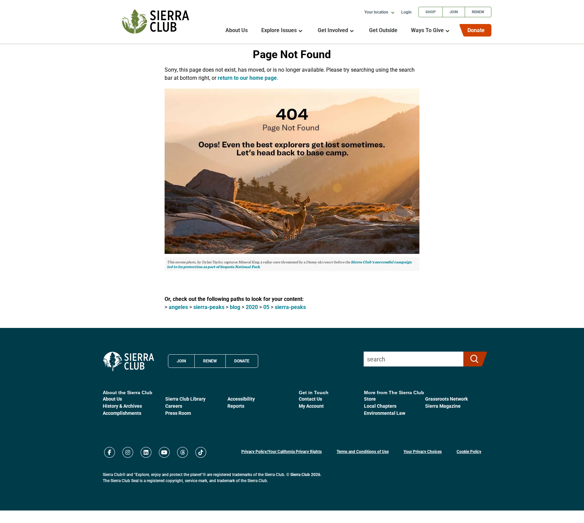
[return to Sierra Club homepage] (128, 361)
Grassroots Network (446, 399)
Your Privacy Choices (423, 451)
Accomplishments (122, 413)
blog (235, 306)
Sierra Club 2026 (305, 474)
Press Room (178, 413)
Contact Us (310, 399)
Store (370, 399)
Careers (173, 406)
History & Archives (122, 406)
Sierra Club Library (185, 399)
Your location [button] (376, 12)
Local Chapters (380, 406)
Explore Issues (279, 30)
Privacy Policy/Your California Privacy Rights (281, 451)
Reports (235, 406)
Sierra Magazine (443, 406)
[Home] (156, 21)
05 (266, 306)
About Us (236, 30)
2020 (252, 306)
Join (453, 11)
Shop (430, 11)
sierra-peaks (208, 306)
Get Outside (383, 30)
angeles (178, 306)
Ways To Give (427, 30)
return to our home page (247, 77)
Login (406, 12)
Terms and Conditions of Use (363, 451)
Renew (478, 11)
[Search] (472, 359)
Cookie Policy (469, 451)
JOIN (181, 360)
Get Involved (333, 30)
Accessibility (241, 399)
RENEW (210, 360)
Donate (476, 29)
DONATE (241, 360)
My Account (311, 406)
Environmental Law (384, 413)
